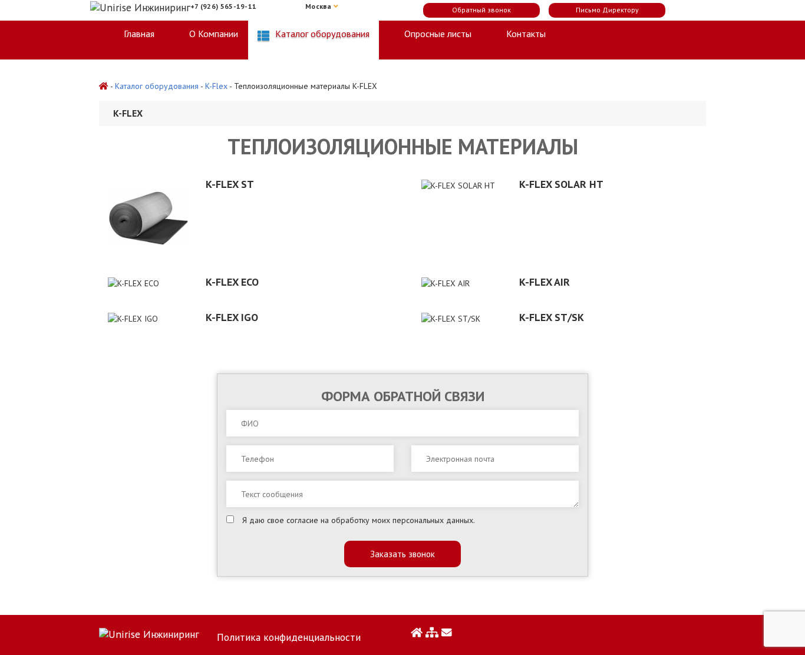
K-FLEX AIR (544, 282)
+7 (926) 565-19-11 (223, 6)
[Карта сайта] (431, 632)
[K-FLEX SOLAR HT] (461, 184)
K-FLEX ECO (232, 282)
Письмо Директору (607, 9)
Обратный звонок (481, 9)
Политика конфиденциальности (289, 637)
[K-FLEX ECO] (148, 282)
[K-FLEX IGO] (148, 318)
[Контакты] (446, 632)
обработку (350, 520)
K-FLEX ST (230, 184)
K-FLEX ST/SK (551, 317)
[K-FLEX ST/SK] (461, 318)
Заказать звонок (402, 554)
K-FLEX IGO (232, 317)
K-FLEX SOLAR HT (561, 184)
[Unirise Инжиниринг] (149, 632)
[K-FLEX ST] (148, 218)
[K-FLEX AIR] (461, 282)
